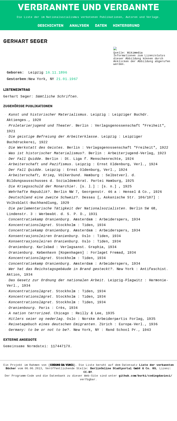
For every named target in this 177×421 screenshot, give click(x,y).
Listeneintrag (16, 90)
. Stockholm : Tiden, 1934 (57, 225)
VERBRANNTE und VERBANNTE (88, 7)
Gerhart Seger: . (41, 97)
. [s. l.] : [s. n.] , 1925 (70, 187)
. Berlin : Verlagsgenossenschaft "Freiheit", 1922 (88, 148)
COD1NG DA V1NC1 (62, 365)
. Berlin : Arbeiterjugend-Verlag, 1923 (87, 153)
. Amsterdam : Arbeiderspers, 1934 (74, 219)
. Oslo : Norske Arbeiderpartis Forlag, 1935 (82, 319)
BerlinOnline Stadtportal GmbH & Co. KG (123, 368)
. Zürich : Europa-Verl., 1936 (83, 324)
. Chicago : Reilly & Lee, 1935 (61, 313)
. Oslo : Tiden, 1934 (65, 236)
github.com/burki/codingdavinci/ (145, 375)
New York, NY (41, 79)
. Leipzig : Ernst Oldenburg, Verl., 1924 (83, 164)
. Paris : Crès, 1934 (43, 308)
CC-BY (87, 372)
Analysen (79, 25)
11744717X (60, 346)
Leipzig (35, 73)
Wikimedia (135, 52)
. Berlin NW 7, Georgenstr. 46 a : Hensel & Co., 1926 (85, 192)
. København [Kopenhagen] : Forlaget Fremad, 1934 (72, 253)
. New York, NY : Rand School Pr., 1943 (80, 330)
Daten (101, 25)
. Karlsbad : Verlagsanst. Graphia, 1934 (63, 247)
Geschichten (50, 25)
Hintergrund (126, 25)
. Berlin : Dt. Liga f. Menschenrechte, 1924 (71, 159)
